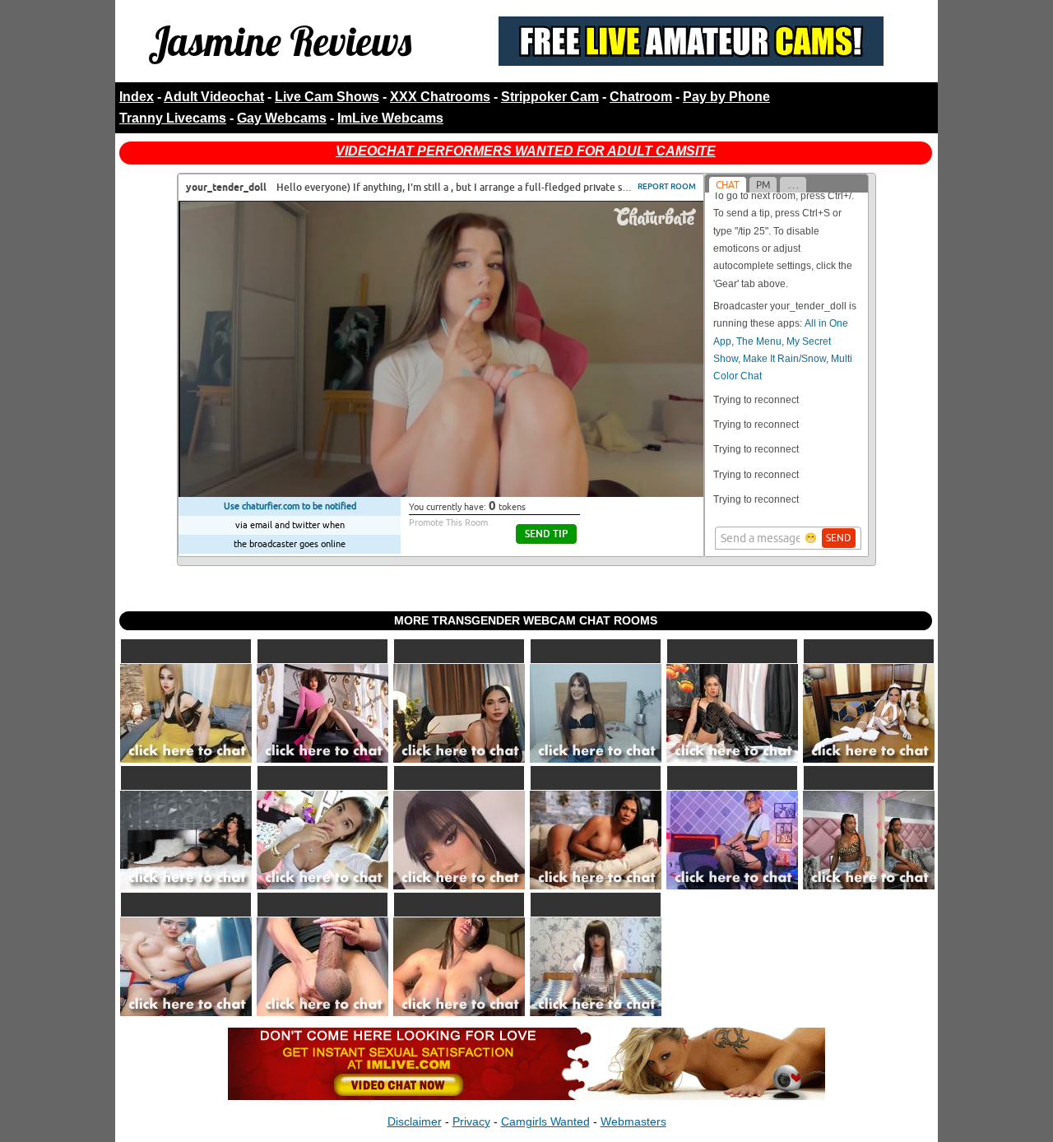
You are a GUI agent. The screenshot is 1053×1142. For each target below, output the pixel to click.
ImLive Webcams (390, 118)
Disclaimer (414, 1121)
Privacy (471, 1121)
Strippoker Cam (550, 97)
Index (136, 97)
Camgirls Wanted (545, 1121)
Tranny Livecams (172, 118)
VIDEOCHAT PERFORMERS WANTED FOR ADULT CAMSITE (526, 151)
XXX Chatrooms (440, 97)
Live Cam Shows (327, 97)
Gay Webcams (282, 118)
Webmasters (633, 1121)
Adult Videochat (214, 97)
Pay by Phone (726, 97)
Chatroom (641, 97)
